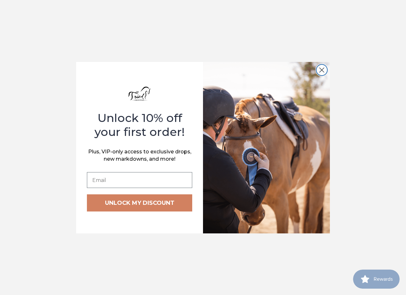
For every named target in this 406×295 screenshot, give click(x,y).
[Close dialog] (321, 70)
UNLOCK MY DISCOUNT (139, 202)
